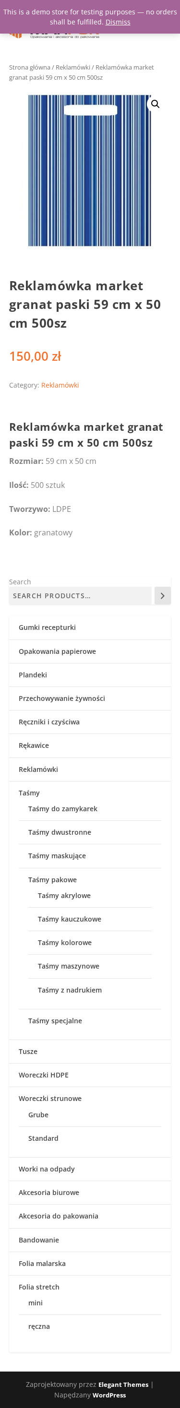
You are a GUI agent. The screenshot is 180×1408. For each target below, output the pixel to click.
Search (20, 581)
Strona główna (29, 67)
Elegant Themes (123, 1384)
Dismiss (118, 21)
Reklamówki (73, 67)
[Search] (163, 595)
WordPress (109, 1395)
